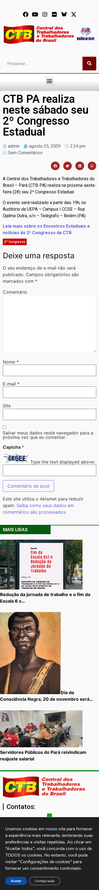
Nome (11, 362)
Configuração (45, 881)
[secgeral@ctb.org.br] (49, 815)
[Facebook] (25, 14)
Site (7, 405)
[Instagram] (44, 14)
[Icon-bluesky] (64, 14)
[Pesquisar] (89, 63)
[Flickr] (54, 14)
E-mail (11, 384)
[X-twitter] (73, 14)
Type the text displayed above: (62, 462)
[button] (49, 80)
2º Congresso (14, 242)
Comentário (15, 292)
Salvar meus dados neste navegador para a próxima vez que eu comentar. (48, 435)
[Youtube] (35, 14)
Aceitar (16, 881)
